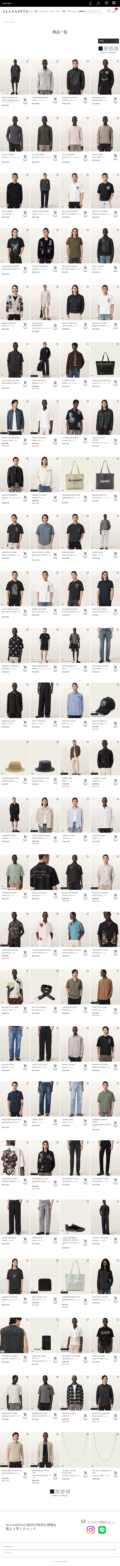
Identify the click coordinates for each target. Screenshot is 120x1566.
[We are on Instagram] (106, 2)
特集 (63, 11)
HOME (6, 22)
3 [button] (111, 48)
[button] (116, 48)
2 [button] (105, 48)
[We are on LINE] (114, 2)
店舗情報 (81, 11)
